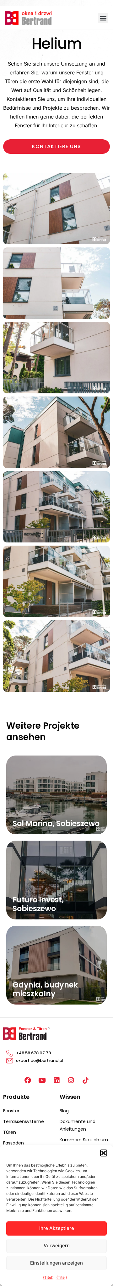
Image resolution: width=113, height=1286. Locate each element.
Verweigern (57, 1245)
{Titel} (48, 1277)
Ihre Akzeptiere (56, 1228)
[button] (103, 1153)
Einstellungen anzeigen (56, 1263)
